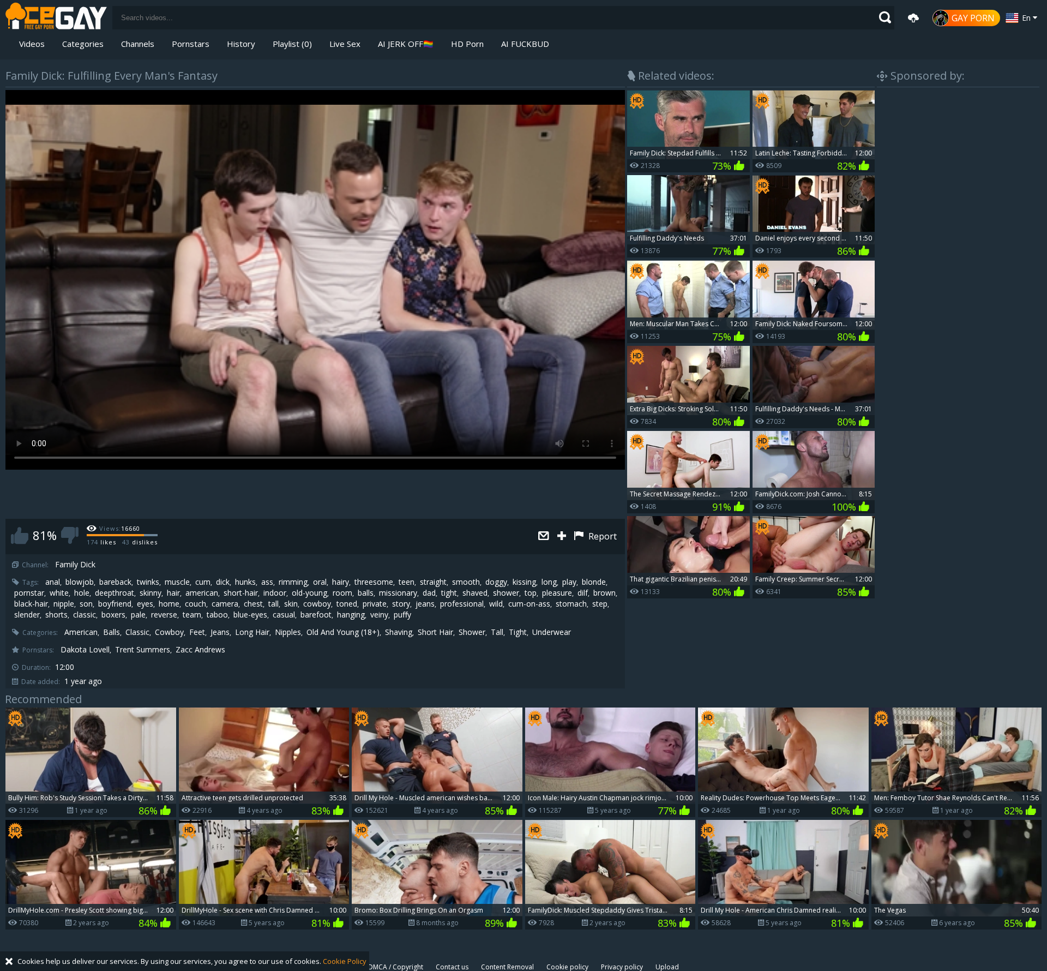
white (59, 593)
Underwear (551, 632)
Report (601, 536)
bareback (115, 582)
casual (284, 615)
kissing (524, 582)
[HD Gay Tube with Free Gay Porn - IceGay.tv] (56, 17)
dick (223, 582)
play (569, 582)
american (201, 593)
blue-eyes (250, 615)
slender (27, 615)
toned (346, 604)
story (401, 604)
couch (195, 604)
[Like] (19, 535)
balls (366, 593)
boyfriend (114, 604)
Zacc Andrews (200, 650)
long (549, 582)
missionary (398, 593)
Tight (518, 632)
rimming (293, 582)
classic (84, 615)
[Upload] (913, 18)
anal (52, 582)
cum (202, 582)
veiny (379, 615)
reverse (164, 615)
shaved (475, 593)
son (86, 604)
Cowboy (169, 632)
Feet (197, 632)
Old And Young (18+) (343, 632)
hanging (351, 615)
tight (449, 593)
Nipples (288, 632)
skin (291, 604)
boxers (113, 615)
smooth (466, 582)
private (375, 604)
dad (429, 593)
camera (225, 604)
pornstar (29, 593)
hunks (245, 582)
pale (138, 615)
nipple (63, 604)
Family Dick (75, 564)
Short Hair (435, 632)
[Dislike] (70, 535)
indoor (274, 593)
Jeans (220, 632)
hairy (340, 582)
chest (253, 604)
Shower (472, 632)
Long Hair (252, 632)
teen (406, 582)
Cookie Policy (344, 961)
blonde (594, 582)
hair (173, 593)
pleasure (557, 593)
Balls (111, 632)
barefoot (316, 615)
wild (496, 604)
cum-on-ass (529, 604)
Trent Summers (142, 650)
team (192, 615)
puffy (402, 615)
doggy (496, 582)
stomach (571, 604)
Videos (32, 43)
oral (320, 582)
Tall (497, 632)
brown (604, 593)
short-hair (241, 593)
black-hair (31, 604)
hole (81, 593)
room (342, 593)
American (81, 632)
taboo (217, 615)
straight (433, 582)
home (169, 604)
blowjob (79, 582)
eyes (145, 604)
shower (506, 593)
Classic (137, 632)
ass (267, 582)
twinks (148, 582)
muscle (177, 582)
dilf (582, 593)
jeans (425, 604)
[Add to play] (563, 536)
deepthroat (114, 593)
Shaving (398, 632)
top (531, 593)
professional (462, 604)
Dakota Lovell (85, 650)
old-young (309, 593)
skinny (150, 593)
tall (273, 604)
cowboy (317, 604)
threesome (373, 582)
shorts (56, 615)
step (599, 604)
